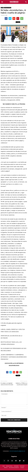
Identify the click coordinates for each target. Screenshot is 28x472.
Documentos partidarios (14, 467)
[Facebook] (4, 460)
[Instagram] (8, 460)
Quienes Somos (9, 466)
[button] (26, 2)
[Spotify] (16, 460)
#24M (5, 5)
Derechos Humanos (7, 7)
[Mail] (12, 460)
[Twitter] (19, 460)
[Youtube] (23, 460)
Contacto (22, 467)
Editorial (5, 467)
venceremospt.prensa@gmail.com (17, 451)
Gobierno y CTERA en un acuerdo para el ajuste (21, 384)
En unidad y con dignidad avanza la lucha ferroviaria (7, 384)
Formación (22, 466)
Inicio (2, 5)
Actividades (16, 466)
